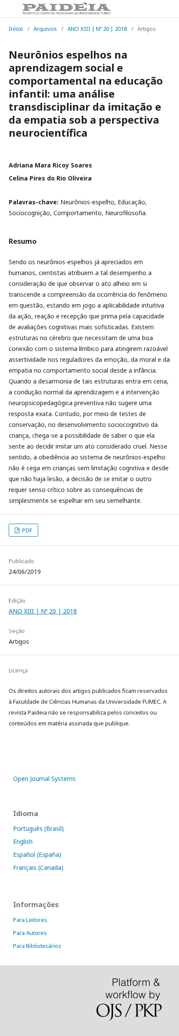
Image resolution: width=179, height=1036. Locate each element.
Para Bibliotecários (37, 946)
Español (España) (37, 854)
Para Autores (30, 933)
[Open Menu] (8, 8)
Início (16, 29)
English (23, 841)
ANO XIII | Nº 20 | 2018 (97, 29)
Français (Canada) (38, 867)
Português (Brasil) (38, 828)
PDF (26, 530)
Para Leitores (30, 920)
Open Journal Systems (44, 778)
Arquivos (45, 29)
